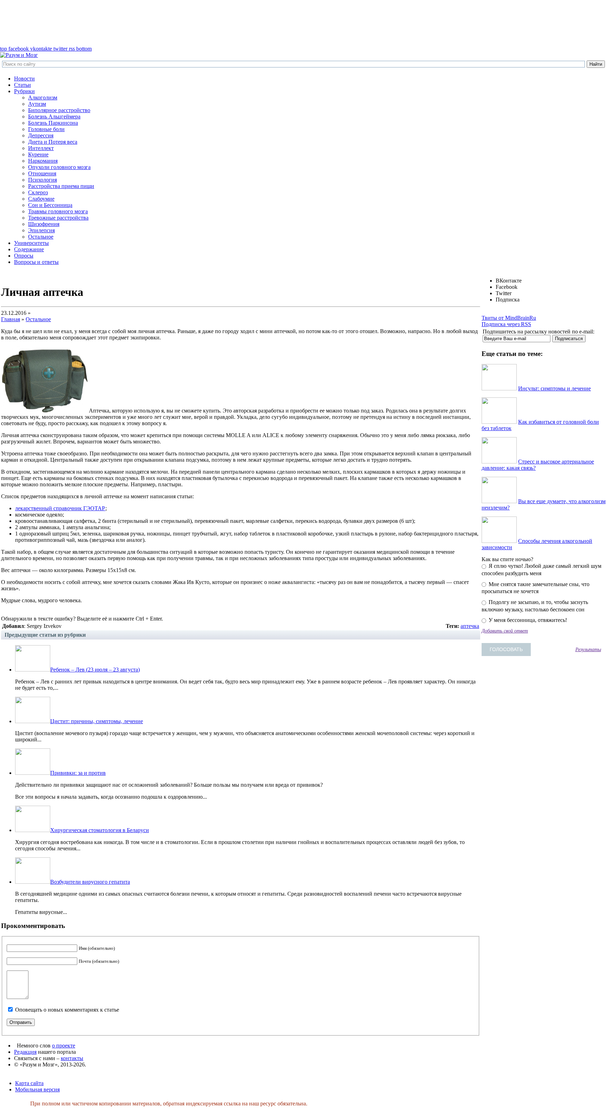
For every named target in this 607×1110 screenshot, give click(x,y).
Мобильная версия (37, 1089)
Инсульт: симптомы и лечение (554, 388)
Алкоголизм (42, 97)
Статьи (22, 85)
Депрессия (40, 135)
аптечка (470, 626)
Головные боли (46, 129)
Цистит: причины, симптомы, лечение (96, 721)
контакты (72, 1058)
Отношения (42, 173)
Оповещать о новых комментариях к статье (67, 1010)
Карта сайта (29, 1083)
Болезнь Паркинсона (53, 123)
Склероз (38, 192)
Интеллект (41, 148)
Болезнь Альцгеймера (54, 116)
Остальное (40, 237)
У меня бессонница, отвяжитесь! (527, 620)
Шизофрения (43, 224)
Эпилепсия (41, 230)
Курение (38, 154)
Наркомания (43, 161)
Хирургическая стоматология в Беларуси (99, 830)
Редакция (25, 1052)
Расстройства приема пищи (61, 186)
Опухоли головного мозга (59, 167)
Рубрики (24, 91)
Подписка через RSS (506, 324)
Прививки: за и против (78, 773)
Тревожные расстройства (58, 218)
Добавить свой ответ (505, 631)
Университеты (31, 243)
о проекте (63, 1046)
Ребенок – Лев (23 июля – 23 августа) (95, 670)
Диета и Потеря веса (52, 142)
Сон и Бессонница (50, 205)
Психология (42, 180)
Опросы (23, 256)
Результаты (588, 649)
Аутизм (37, 104)
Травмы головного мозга (58, 211)
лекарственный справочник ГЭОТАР (60, 508)
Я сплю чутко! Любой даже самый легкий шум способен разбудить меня (541, 569)
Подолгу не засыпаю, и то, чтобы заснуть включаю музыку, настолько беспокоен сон (535, 605)
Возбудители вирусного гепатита (90, 882)
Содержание (29, 249)
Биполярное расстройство (59, 110)
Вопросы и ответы (36, 262)
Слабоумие (41, 199)
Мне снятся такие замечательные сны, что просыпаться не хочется (535, 588)
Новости (24, 79)
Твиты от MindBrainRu (509, 318)
